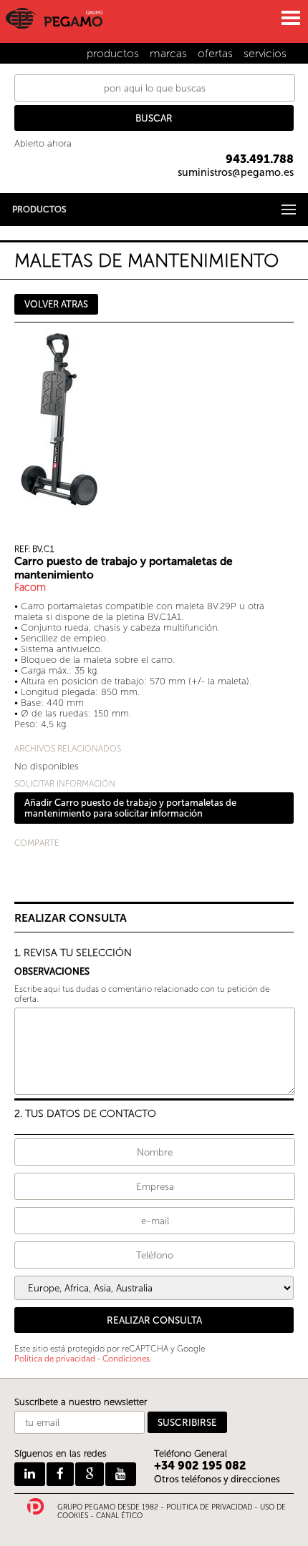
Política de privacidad (54, 1359)
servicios (265, 53)
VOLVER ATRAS (56, 304)
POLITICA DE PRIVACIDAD (209, 1507)
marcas (168, 53)
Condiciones (126, 1359)
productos (113, 53)
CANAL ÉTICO (119, 1516)
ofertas (215, 53)
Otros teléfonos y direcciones (217, 1479)
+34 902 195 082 (200, 1465)
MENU (290, 18)
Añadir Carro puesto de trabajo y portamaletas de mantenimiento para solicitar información (130, 808)
